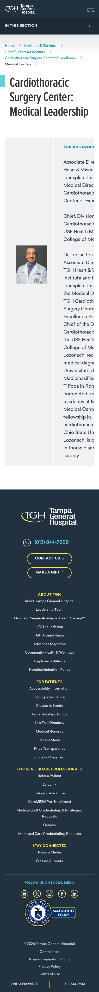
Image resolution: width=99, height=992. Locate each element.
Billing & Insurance (49, 697)
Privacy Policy (49, 967)
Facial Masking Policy (49, 714)
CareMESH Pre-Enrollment (49, 802)
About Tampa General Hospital (49, 601)
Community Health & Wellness (49, 653)
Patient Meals (49, 740)
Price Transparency (49, 749)
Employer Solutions (49, 661)
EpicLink (49, 785)
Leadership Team (49, 610)
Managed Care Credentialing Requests (49, 834)
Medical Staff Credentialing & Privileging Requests (49, 814)
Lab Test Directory (49, 723)
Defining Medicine (50, 793)
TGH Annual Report (50, 635)
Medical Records (49, 732)
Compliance (50, 952)
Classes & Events (49, 706)
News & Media (49, 852)
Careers (49, 825)
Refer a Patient (49, 776)
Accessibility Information (49, 689)
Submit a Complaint (49, 757)
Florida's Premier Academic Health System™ (49, 618)
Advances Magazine (49, 644)
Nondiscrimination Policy (49, 670)
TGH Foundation (49, 627)
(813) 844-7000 (52, 542)
